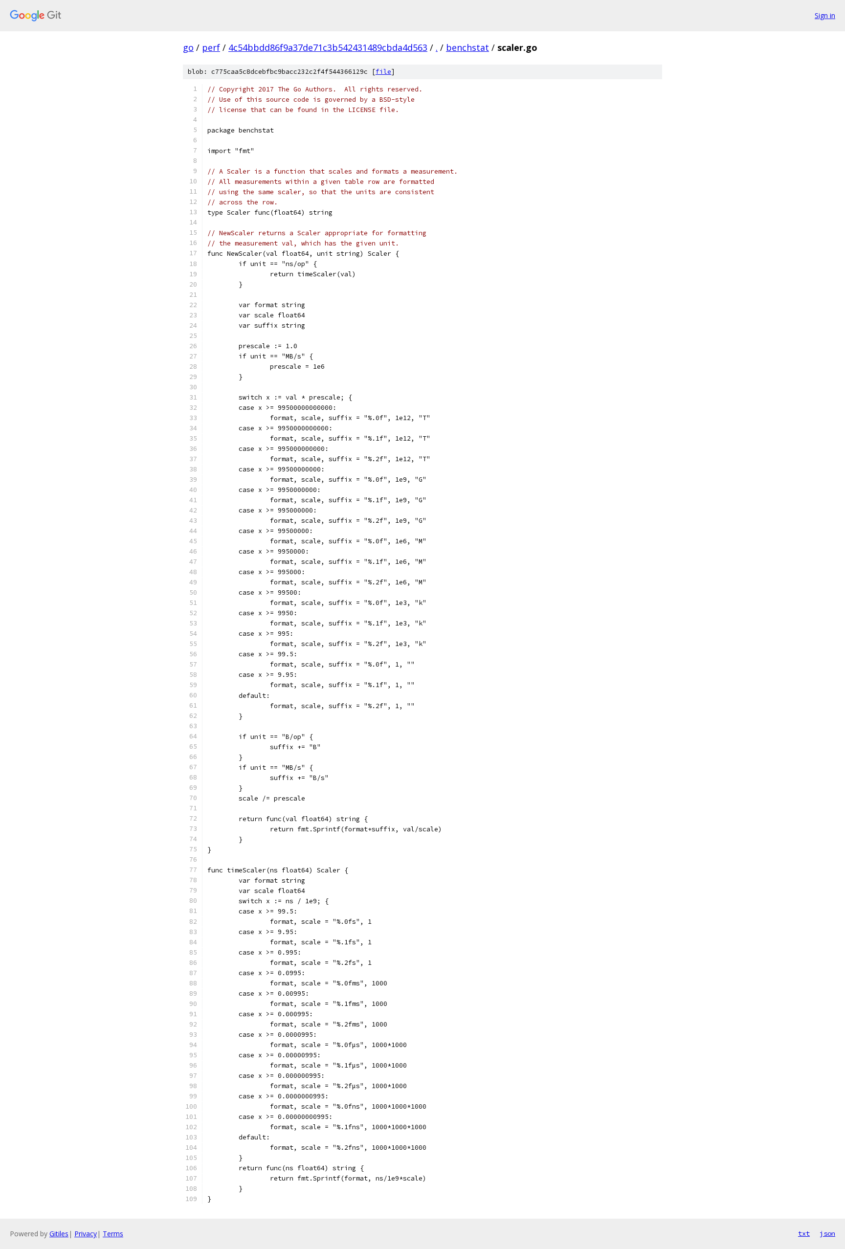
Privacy (85, 1233)
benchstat (467, 47)
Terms (113, 1233)
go (188, 47)
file (383, 71)
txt (804, 1233)
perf (211, 47)
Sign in (825, 15)
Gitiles (58, 1233)
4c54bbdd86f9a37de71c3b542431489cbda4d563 (327, 47)
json (827, 1233)
